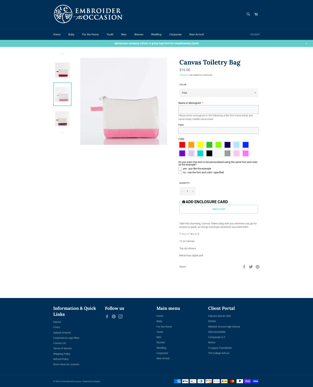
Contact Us (59, 343)
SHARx (212, 321)
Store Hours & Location (66, 364)
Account (255, 34)
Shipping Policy (61, 353)
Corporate (175, 34)
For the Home (90, 34)
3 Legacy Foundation (220, 347)
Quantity (184, 183)
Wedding (156, 34)
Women (138, 34)
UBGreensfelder (217, 331)
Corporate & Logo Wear (66, 337)
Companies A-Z (216, 337)
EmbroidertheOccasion (71, 381)
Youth (110, 34)
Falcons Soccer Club (219, 315)
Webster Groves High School (224, 326)
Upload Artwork (62, 332)
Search (57, 321)
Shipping (183, 75)
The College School (218, 353)
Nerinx (211, 342)
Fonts (56, 327)
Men (123, 34)
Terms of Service (62, 348)
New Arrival (196, 34)
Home (56, 34)
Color (182, 84)
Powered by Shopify (91, 381)
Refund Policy (61, 359)
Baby (71, 34)
